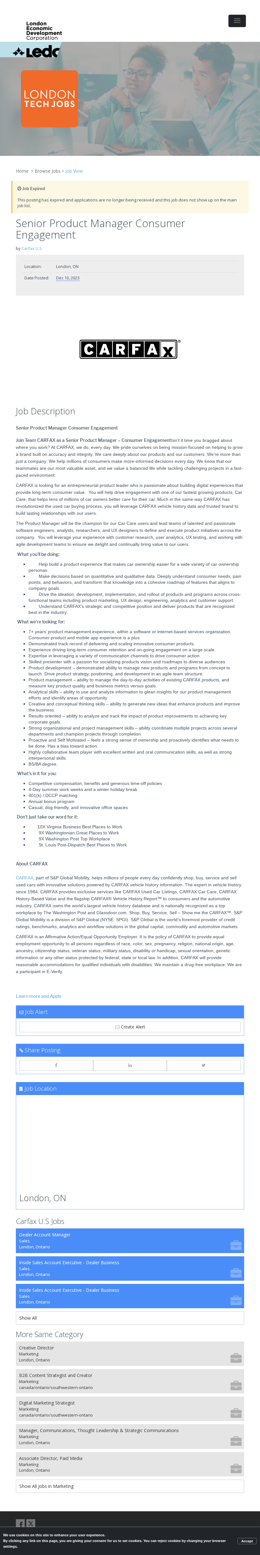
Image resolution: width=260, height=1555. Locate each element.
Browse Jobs (48, 171)
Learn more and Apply (39, 996)
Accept (247, 1541)
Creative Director (36, 1354)
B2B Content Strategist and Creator (56, 1381)
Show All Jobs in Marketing (46, 1486)
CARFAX (24, 877)
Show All (28, 1318)
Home (22, 171)
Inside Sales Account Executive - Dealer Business (69, 1268)
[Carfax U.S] (130, 352)
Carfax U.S (32, 248)
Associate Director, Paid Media (50, 1464)
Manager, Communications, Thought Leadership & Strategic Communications (99, 1436)
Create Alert (132, 1027)
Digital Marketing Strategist (56, 1409)
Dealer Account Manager (44, 1241)
